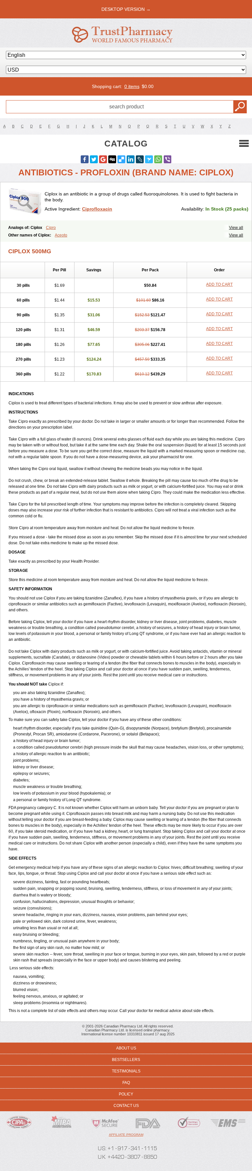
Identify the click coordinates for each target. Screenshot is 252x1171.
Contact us (126, 1105)
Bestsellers (126, 1059)
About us (126, 1048)
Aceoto (61, 235)
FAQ (126, 1082)
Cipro (51, 227)
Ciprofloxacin (97, 209)
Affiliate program (126, 1135)
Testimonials (126, 1071)
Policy (126, 1094)
